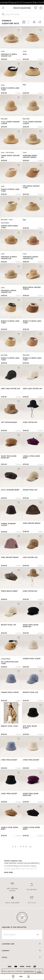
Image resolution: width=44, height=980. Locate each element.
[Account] (28, 977)
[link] (12, 887)
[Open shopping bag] (41, 8)
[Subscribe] (37, 934)
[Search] (8, 8)
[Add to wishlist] (40, 502)
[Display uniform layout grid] (23, 22)
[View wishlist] (35, 8)
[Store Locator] (13, 977)
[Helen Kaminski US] (22, 8)
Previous (3, 38)
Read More (8, 872)
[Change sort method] (39, 22)
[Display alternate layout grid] (28, 22)
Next (20, 38)
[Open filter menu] (34, 22)
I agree (39, 971)
